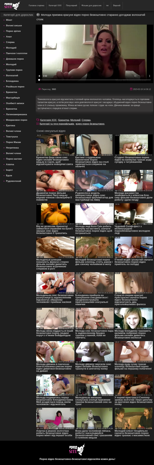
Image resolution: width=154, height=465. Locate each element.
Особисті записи (15, 103)
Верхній (116, 5)
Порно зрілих (13, 31)
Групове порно (14, 70)
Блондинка (12, 81)
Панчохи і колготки (16, 53)
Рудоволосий (13, 181)
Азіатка (10, 164)
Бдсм (9, 175)
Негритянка (12, 147)
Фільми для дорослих (92, 5)
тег (107, 5)
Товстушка (12, 136)
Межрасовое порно (16, 120)
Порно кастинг (14, 159)
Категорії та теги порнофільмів (57, 124)
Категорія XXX (48, 120)
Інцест (9, 170)
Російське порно (15, 86)
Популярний (71, 5)
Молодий (11, 47)
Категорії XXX (55, 5)
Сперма (10, 42)
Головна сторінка (36, 5)
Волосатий (12, 75)
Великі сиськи (14, 25)
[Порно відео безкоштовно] (10, 5)
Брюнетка (11, 92)
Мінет (9, 20)
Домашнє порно (15, 59)
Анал (9, 36)
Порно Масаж (13, 142)
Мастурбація (13, 97)
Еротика (10, 125)
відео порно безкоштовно (90, 124)
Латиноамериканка (16, 114)
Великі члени (13, 131)
